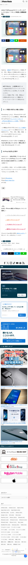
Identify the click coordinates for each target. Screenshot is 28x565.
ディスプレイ (5, 537)
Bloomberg (9, 178)
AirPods (4, 507)
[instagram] (11, 263)
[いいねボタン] (3, 188)
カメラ (12, 529)
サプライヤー (5, 532)
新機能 (10, 541)
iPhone (17, 243)
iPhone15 (4, 522)
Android (12, 507)
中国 (11, 539)
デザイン (15, 537)
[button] (3, 40)
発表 (9, 544)
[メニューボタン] (26, 1)
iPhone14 (23, 519)
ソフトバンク (17, 534)
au (12, 512)
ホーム (3, 549)
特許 (24, 541)
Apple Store (5, 510)
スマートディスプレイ (6, 245)
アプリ (4, 529)
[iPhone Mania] (6, 1)
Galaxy (19, 512)
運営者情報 (7, 549)
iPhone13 (14, 519)
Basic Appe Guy (9, 180)
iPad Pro (4, 517)
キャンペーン (20, 529)
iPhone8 (21, 517)
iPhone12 (5, 519)
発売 (3, 544)
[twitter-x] (7, 263)
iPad (18, 515)
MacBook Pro (5, 524)
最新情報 (7, 16)
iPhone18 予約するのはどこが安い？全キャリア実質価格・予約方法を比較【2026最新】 (18, 199)
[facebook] (4, 263)
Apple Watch (15, 510)
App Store (5, 512)
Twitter (23, 524)
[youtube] (17, 263)
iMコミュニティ (21, 233)
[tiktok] (14, 263)
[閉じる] (26, 549)
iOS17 (13, 243)
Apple (9, 243)
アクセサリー (5, 527)
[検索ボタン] (23, 1)
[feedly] (20, 263)
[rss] (23, 263)
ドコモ (23, 537)
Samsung (15, 524)
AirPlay (5, 243)
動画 (3, 541)
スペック (15, 532)
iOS (4, 16)
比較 (17, 541)
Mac (20, 522)
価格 (17, 539)
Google (4, 515)
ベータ (4, 539)
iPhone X (13, 522)
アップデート (15, 527)
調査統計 (16, 544)
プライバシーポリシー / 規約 (7, 551)
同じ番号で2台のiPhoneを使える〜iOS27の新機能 (13, 423)
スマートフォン (6, 534)
